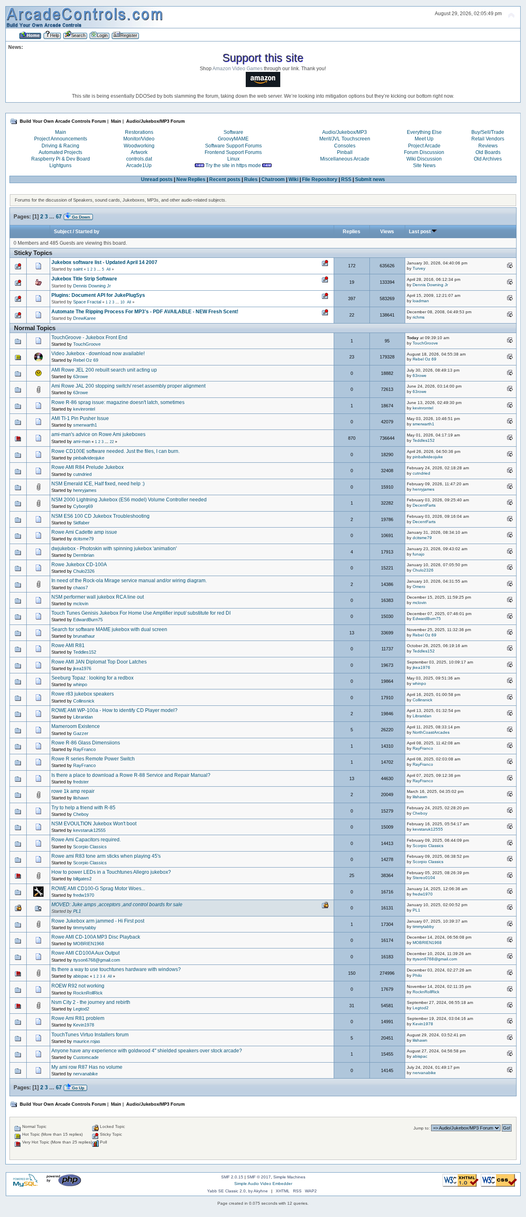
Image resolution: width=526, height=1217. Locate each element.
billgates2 (82, 878)
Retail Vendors (487, 139)
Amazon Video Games (237, 68)
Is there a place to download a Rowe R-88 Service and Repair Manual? (130, 775)
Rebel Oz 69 (85, 360)
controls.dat (139, 159)
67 (59, 217)
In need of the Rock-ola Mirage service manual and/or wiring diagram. (129, 580)
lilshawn (81, 797)
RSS (346, 179)
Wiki (293, 179)
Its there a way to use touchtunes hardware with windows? (116, 969)
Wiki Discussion (424, 159)
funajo (418, 554)
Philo (417, 975)
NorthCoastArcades (431, 732)
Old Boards (488, 152)
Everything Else (424, 132)
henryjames (85, 490)
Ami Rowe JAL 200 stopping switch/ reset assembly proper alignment (128, 386)
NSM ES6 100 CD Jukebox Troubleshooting (100, 516)
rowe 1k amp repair (73, 791)
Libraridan (83, 716)
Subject (63, 231)
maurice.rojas (86, 1041)
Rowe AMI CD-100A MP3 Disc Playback (95, 937)
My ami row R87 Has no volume (86, 1067)
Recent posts (224, 179)
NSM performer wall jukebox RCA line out (97, 597)
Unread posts (157, 179)
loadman (421, 301)
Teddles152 (424, 440)
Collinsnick (84, 700)
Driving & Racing (60, 146)
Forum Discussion (424, 152)
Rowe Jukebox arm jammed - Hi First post (97, 921)
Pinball (345, 152)
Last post (420, 231)
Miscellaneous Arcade (344, 159)
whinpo (80, 684)
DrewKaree (84, 318)
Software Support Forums (233, 146)
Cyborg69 (83, 506)
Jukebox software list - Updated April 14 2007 (104, 262)
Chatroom (273, 179)
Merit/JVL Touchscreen (344, 139)
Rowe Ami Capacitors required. (86, 840)
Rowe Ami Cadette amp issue (84, 532)
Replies (351, 231)
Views (387, 231)
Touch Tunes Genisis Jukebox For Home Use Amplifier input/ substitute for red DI (141, 613)
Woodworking (139, 146)
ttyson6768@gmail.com (96, 960)
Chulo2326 (84, 571)
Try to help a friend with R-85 (83, 808)
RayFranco (84, 749)
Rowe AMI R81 (68, 645)
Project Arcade (424, 146)
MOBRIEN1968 (88, 943)
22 (112, 442)
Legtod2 (81, 1008)
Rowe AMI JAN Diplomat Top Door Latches (99, 662)
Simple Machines (289, 1177)
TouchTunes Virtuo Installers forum (90, 1035)
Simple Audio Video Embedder (263, 1183)
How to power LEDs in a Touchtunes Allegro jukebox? (111, 872)
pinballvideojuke (88, 457)
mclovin (80, 603)
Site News (424, 165)
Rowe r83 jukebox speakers (82, 694)
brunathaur (84, 636)
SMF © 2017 (259, 1177)
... (52, 217)
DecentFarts (424, 505)
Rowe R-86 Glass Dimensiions (85, 743)
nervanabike (85, 1073)
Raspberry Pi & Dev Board (60, 159)
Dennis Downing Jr (92, 285)
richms (418, 317)
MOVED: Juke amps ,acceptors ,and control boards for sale (116, 904)
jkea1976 (82, 668)
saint (78, 268)
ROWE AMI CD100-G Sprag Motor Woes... (98, 888)
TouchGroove (87, 344)
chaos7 (80, 587)
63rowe (80, 376)
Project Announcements (60, 139)
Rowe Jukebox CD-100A (79, 564)
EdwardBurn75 (88, 619)
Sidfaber (81, 522)
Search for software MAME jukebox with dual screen (109, 629)
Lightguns (60, 165)
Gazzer (80, 733)
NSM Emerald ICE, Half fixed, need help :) (98, 484)
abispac (81, 976)
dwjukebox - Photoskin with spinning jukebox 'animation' (114, 548)
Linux (233, 159)
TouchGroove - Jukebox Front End (89, 337)
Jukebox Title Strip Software (84, 279)
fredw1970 (83, 895)
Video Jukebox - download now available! (98, 353)
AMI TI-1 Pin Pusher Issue (80, 418)
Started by (87, 231)
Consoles (344, 146)
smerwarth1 (85, 425)
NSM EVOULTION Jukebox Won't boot (93, 824)
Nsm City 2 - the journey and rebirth (90, 1002)
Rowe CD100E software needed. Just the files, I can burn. (115, 451)
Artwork (139, 152)
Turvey (419, 268)
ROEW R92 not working (77, 986)
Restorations (139, 132)
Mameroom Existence (75, 726)
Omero (419, 586)
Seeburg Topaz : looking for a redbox (92, 678)
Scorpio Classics (90, 846)
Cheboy (81, 814)
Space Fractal (87, 301)
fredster (81, 781)
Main (60, 132)
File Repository (319, 179)
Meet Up (424, 139)
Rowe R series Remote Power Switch (93, 759)
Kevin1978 (83, 1024)
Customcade (86, 1057)
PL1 (77, 911)
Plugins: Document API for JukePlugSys (98, 295)
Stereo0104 (424, 877)
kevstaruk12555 (89, 830)
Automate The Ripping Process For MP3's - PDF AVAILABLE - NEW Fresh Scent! (144, 312)
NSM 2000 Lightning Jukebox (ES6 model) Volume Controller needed (129, 500)
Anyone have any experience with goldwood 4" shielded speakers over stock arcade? (146, 1051)
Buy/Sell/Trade (487, 132)
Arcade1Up (139, 165)
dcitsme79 (83, 538)
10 (122, 302)
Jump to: (421, 1128)
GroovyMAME (233, 139)
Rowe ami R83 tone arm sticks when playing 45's (106, 856)
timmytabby (84, 927)
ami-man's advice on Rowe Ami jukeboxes (98, 434)
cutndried (82, 474)
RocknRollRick (88, 992)
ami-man (81, 441)
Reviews (488, 146)
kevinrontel (84, 408)
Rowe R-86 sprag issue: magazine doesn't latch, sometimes (118, 402)
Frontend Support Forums (233, 152)
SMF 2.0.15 (232, 1177)
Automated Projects (60, 152)
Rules (251, 179)
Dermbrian (83, 555)
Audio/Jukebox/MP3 (344, 132)
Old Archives (488, 159)
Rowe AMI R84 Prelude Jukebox (87, 467)
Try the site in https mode (233, 165)
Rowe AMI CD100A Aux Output (85, 953)
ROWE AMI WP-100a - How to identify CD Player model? (114, 710)
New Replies (190, 179)
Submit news (370, 179)
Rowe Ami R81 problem (77, 1018)
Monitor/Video (139, 139)
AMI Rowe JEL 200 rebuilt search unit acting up (104, 370)
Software (233, 132)
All (108, 269)
